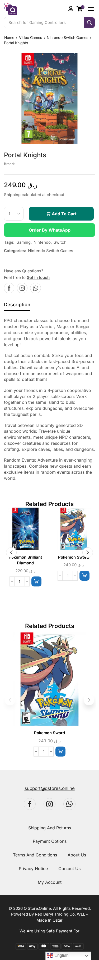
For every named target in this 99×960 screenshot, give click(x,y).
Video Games (30, 37)
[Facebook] (9, 288)
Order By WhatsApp (49, 230)
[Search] (89, 22)
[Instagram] (22, 288)
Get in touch (38, 277)
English (61, 955)
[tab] (17, 306)
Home (9, 37)
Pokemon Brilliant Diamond (25, 560)
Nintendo (42, 242)
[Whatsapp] (35, 288)
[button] (80, 9)
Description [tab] (17, 304)
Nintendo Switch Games (67, 37)
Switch (60, 242)
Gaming (23, 242)
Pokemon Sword (73, 557)
